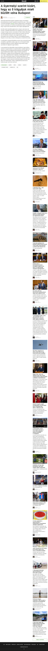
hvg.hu (12, 23)
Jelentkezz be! (44, 1)
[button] (4, 65)
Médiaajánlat (34, 644)
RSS (37, 644)
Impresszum (14, 644)
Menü (3, 1)
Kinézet (37, 1)
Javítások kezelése (20, 644)
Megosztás (28, 17)
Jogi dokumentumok (27, 644)
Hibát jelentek (8, 644)
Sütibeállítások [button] (42, 644)
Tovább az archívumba (40, 639)
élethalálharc (5, 17)
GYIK (4, 644)
